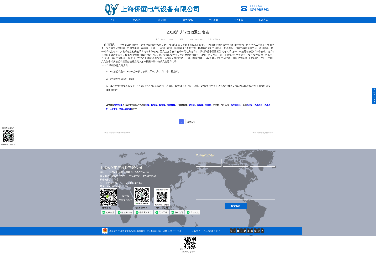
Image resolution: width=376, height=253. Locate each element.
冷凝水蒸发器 (125, 109)
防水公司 (179, 212)
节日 (178, 44)
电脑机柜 (171, 105)
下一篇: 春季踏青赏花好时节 (262, 133)
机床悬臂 (258, 105)
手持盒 (216, 105)
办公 (249, 85)
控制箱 (238, 105)
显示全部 (191, 122)
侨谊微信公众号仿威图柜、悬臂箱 (8, 136)
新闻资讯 (188, 20)
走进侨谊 (163, 20)
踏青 (134, 44)
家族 (162, 48)
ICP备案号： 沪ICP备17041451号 (205, 231)
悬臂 (233, 105)
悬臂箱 (249, 105)
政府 (144, 54)
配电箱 (154, 105)
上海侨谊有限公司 (118, 104)
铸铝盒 (208, 105)
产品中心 (137, 20)
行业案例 (213, 20)
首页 (112, 20)
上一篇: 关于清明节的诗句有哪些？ (116, 133)
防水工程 (163, 212)
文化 (115, 48)
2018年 (109, 71)
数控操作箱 (126, 212)
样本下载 (238, 20)
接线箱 (200, 105)
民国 (139, 54)
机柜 (147, 105)
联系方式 (263, 20)
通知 (110, 90)
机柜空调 (113, 109)
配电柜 (162, 105)
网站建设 (194, 212)
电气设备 (118, 104)
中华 (134, 54)
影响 (122, 48)
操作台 (192, 105)
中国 (168, 44)
